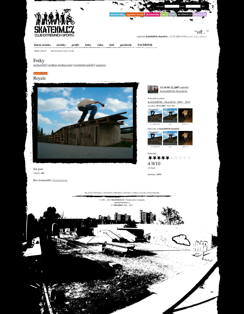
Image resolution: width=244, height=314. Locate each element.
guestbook (126, 45)
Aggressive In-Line (40, 73)
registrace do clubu (62, 51)
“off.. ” (202, 32)
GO (203, 6)
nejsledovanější (84, 65)
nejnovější (39, 65)
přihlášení (40, 51)
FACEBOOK (145, 45)
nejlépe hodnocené (60, 65)
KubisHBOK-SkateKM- (174, 91)
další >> (185, 124)
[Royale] (85, 157)
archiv (190, 36)
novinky (61, 45)
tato (170, 124)
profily (75, 45)
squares (101, 65)
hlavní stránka (42, 45)
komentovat (60, 180)
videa (100, 45)
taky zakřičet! (201, 36)
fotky (88, 45)
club (111, 45)
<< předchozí (155, 124)
